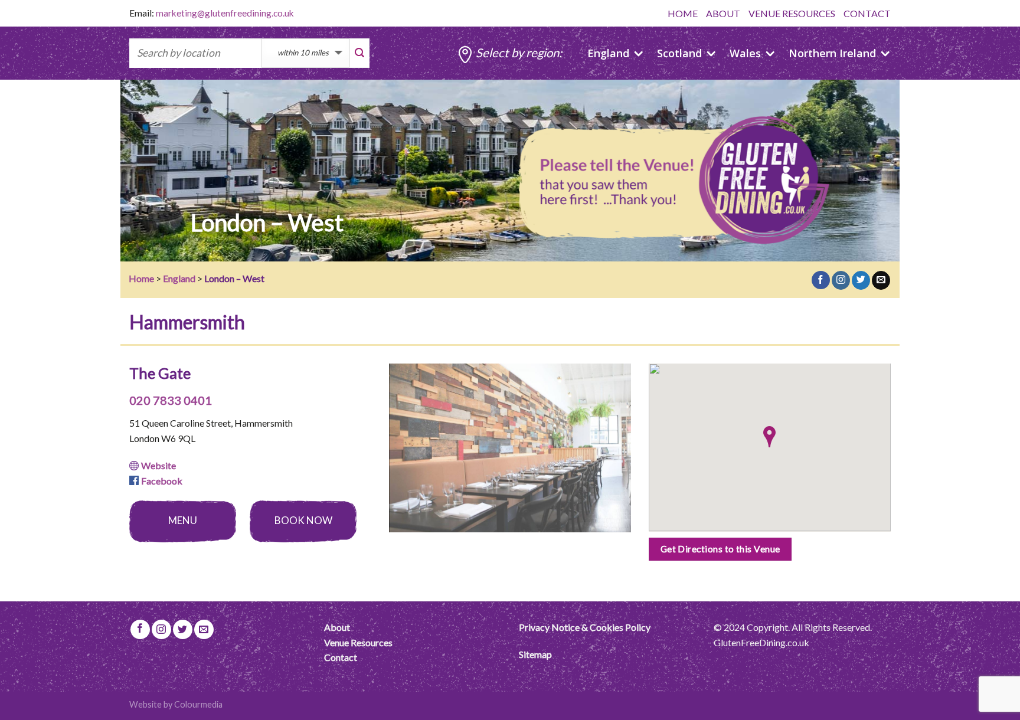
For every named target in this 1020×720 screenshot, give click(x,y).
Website (158, 465)
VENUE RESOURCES (791, 13)
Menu (182, 520)
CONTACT (867, 13)
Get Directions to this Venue (720, 549)
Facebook (161, 480)
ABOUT (723, 13)
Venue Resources (358, 642)
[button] (769, 436)
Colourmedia (198, 704)
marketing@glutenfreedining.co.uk (225, 13)
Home (141, 278)
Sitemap (535, 654)
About (337, 627)
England (179, 278)
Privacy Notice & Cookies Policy (584, 627)
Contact (340, 657)
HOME (683, 13)
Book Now (303, 520)
